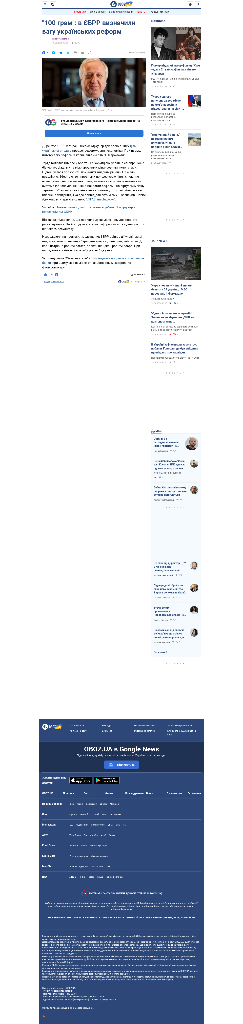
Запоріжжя (91, 804)
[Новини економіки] (123, 282)
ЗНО (118, 825)
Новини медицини (78, 866)
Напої (84, 845)
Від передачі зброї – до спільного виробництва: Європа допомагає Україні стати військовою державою (170, 589)
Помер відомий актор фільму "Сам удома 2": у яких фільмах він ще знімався (175, 69)
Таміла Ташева (161, 620)
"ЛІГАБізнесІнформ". (101, 199)
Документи (107, 731)
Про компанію (76, 725)
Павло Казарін (161, 451)
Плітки (82, 877)
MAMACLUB (97, 866)
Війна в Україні (97, 11)
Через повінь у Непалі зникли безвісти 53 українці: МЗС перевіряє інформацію (171, 289)
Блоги (149, 793)
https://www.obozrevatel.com (151, 936)
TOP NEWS (159, 241)
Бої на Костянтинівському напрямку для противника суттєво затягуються (170, 491)
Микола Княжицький (163, 575)
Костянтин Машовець (164, 500)
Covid (108, 866)
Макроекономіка (99, 856)
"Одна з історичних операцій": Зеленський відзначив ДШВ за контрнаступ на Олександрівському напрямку (172, 318)
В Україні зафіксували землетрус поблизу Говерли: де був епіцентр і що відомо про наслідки (175, 348)
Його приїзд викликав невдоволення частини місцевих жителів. (163, 116)
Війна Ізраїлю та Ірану (121, 11)
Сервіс (112, 835)
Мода (100, 877)
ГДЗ (71, 825)
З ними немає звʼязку (162, 298)
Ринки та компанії (60, 39)
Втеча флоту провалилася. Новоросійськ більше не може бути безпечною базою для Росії (169, 611)
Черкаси (114, 804)
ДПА (110, 825)
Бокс (104, 814)
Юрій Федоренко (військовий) (168, 473)
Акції (103, 835)
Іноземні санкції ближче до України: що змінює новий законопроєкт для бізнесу (169, 634)
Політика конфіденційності (180, 725)
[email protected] (81, 999)
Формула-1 (115, 814)
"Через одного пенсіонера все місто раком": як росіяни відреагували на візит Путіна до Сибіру (166, 103)
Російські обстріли (159, 11)
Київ (71, 804)
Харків (80, 804)
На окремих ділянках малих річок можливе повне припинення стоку (166, 155)
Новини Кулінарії (98, 845)
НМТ (125, 825)
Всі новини (194, 793)
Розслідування (134, 793)
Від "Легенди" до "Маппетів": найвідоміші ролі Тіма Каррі (175, 80)
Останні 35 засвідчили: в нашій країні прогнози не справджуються (166, 442)
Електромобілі (91, 835)
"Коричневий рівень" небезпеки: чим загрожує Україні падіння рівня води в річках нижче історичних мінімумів (166, 141)
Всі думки (159, 652)
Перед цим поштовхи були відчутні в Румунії (175, 357)
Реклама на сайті (78, 731)
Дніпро (103, 804)
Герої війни (80, 11)
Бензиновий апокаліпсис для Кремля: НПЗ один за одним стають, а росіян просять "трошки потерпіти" (169, 464)
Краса (91, 877)
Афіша (72, 877)
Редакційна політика (54, 282)
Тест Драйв (75, 835)
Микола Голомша (162, 598)
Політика (68, 793)
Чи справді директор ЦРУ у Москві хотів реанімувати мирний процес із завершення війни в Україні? (170, 567)
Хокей (96, 814)
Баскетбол (85, 814)
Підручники (82, 825)
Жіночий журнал (114, 877)
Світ (86, 793)
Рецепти (73, 845)
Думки (156, 431)
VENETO (141, 11)
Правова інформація (144, 725)
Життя (108, 793)
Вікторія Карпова (162, 642)
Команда (106, 725)
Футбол (73, 814)
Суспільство (174, 793)
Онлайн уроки (98, 825)
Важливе (158, 21)
